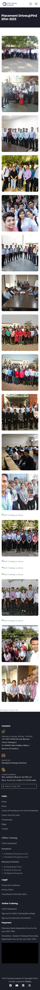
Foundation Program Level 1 (16, 854)
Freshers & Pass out (12, 870)
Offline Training (9, 838)
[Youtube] (17, 985)
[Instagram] (29, 985)
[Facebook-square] (10, 985)
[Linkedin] (23, 985)
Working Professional (13, 873)
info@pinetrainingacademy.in (14, 763)
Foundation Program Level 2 (16, 857)
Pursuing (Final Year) (13, 867)
